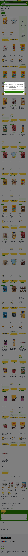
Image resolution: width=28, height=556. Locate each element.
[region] (14, 88)
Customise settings (14, 89)
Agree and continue (14, 91)
